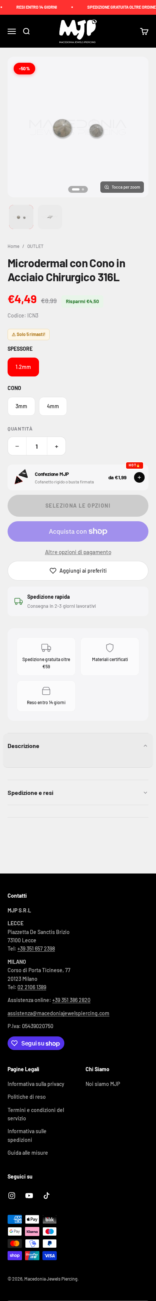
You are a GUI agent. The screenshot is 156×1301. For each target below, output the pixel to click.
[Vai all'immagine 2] (50, 217)
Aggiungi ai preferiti (83, 570)
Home (13, 246)
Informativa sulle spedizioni (27, 1135)
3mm (21, 406)
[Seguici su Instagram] (12, 1195)
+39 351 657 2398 (36, 948)
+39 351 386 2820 (71, 1000)
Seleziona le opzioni (78, 505)
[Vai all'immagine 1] (21, 217)
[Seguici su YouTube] (29, 1195)
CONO (14, 388)
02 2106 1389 (31, 987)
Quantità (20, 429)
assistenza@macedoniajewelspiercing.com (58, 1013)
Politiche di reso (27, 1096)
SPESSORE (20, 348)
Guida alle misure (28, 1152)
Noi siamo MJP (103, 1084)
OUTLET (35, 246)
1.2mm (23, 367)
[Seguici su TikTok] (46, 1195)
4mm (53, 406)
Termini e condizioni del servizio (36, 1114)
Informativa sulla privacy (36, 1084)
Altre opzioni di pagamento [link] (78, 551)
